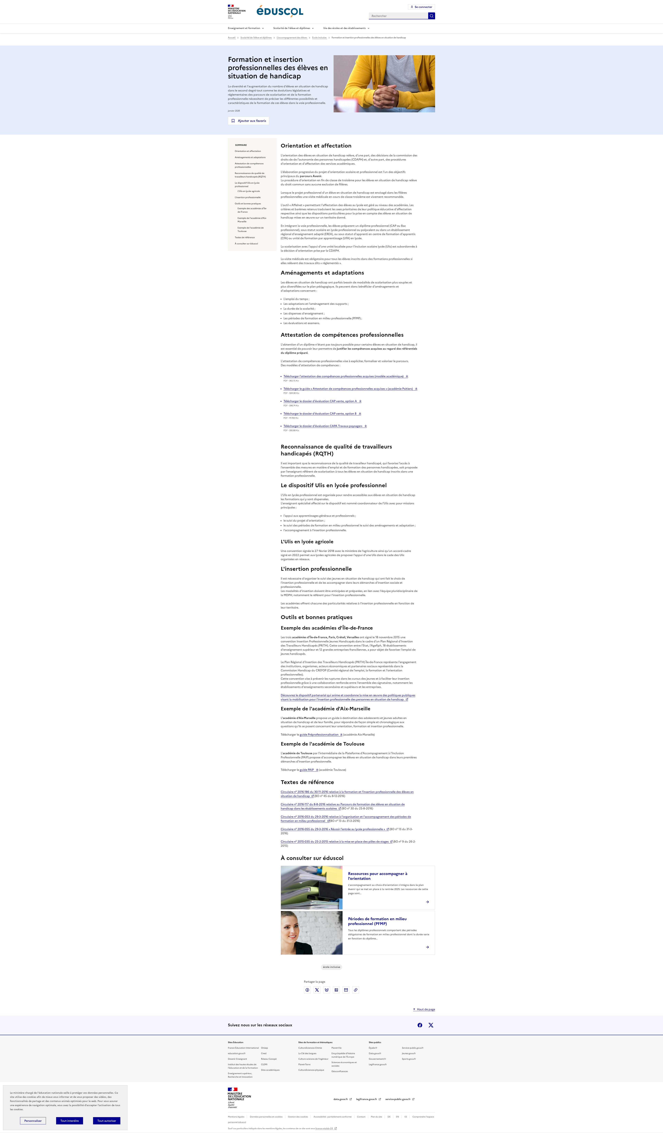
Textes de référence (245, 237)
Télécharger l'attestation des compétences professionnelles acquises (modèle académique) (344, 376)
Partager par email (346, 989)
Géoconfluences (340, 1071)
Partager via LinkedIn (336, 989)
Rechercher (431, 15)
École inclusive (319, 37)
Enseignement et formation (244, 28)
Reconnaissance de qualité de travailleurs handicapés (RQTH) (250, 175)
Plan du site (377, 1116)
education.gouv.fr (237, 1053)
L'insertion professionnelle (248, 197)
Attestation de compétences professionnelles (249, 165)
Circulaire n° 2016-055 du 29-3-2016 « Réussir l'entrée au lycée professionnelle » (333, 829)
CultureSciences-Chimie (310, 1047)
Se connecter (423, 7)
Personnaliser (33, 1121)
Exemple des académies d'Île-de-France (252, 210)
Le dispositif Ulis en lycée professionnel (247, 184)
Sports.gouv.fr (409, 1059)
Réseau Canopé (269, 1059)
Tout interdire (69, 1121)
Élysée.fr (373, 1047)
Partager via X (317, 989)
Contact (361, 1116)
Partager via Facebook (307, 989)
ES (406, 1116)
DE (389, 1116)
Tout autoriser (106, 1121)
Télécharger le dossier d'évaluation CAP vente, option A (321, 401)
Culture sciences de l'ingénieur (313, 1059)
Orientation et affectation (248, 151)
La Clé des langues (307, 1053)
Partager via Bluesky (326, 989)
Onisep (264, 1047)
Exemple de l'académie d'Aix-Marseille (252, 220)
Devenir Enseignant (237, 1059)
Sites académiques (270, 1070)
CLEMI (264, 1064)
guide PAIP (307, 770)
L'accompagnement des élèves (292, 37)
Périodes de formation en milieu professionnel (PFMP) (377, 921)
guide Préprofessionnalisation (319, 734)
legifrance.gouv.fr (367, 1099)
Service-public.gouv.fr (413, 1047)
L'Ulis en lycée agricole (249, 191)
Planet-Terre (304, 1064)
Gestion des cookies (298, 1116)
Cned (263, 1053)
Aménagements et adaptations (250, 157)
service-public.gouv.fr (398, 1099)
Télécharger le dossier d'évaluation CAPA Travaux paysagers (323, 426)
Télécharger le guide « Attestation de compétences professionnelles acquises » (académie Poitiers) (349, 389)
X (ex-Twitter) (431, 1025)
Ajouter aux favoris (252, 120)
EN (398, 1116)
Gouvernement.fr (377, 1059)
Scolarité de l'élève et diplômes (291, 28)
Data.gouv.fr (375, 1053)
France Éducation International (243, 1047)
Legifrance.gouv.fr (378, 1064)
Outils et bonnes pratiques (248, 203)
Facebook (420, 1025)
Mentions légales (236, 1116)
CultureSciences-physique (311, 1070)
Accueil (232, 37)
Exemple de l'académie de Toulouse (251, 229)
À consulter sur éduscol (246, 243)
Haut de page (426, 1009)
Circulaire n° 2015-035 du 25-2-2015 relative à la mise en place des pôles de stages (335, 841)
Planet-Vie (337, 1047)
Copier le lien (355, 989)
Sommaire (241, 145)
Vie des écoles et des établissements (344, 28)
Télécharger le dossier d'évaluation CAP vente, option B (320, 413)
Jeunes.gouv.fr (409, 1053)
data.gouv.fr (341, 1099)
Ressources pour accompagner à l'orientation (377, 876)
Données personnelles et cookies (266, 1116)
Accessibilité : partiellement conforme (333, 1116)
